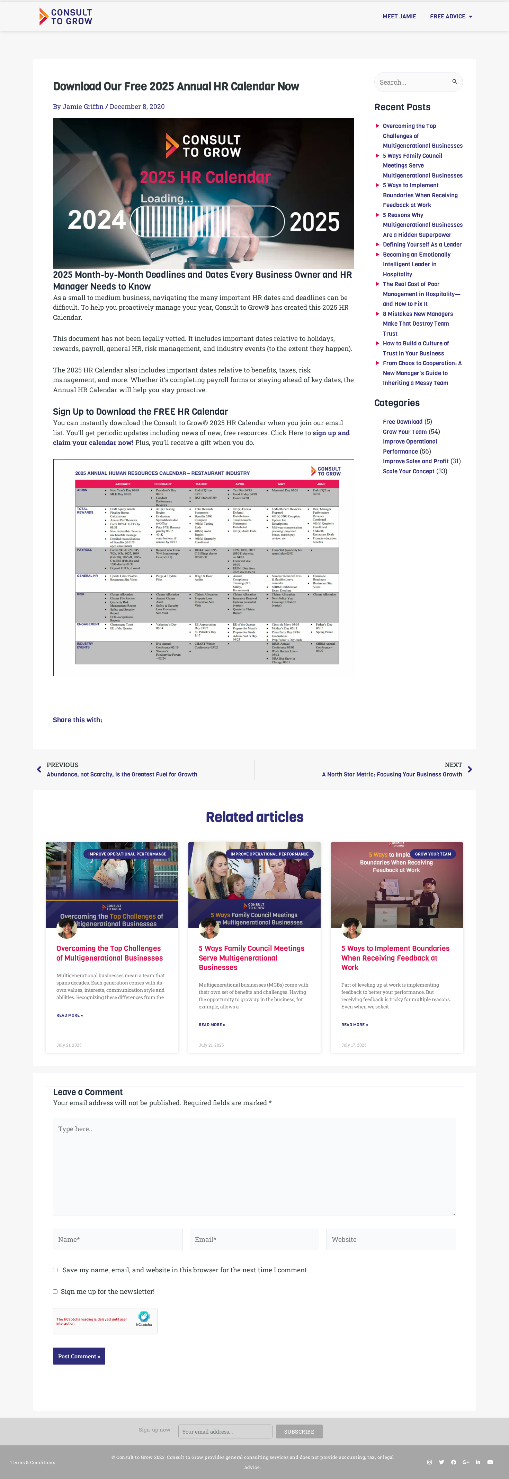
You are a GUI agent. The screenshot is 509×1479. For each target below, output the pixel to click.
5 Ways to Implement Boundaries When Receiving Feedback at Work (420, 195)
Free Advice (447, 16)
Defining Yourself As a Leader (422, 245)
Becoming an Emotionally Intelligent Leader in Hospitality (416, 264)
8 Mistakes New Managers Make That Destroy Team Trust (418, 324)
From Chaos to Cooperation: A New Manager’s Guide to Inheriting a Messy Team (422, 373)
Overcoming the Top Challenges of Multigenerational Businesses (109, 953)
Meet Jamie (399, 16)
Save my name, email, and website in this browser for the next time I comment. (186, 1269)
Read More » (69, 1015)
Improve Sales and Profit (416, 461)
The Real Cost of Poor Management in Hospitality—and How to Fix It (422, 294)
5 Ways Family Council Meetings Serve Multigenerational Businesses (423, 166)
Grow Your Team (405, 432)
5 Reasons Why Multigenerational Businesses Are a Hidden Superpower (423, 225)
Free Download (403, 422)
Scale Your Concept (409, 471)
